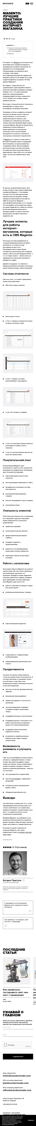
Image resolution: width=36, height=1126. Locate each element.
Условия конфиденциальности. (10, 1124)
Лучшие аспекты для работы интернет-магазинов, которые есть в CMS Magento (18, 49)
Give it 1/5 (4, 847)
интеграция (16, 779)
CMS (4, 999)
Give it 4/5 (9, 847)
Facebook (7, 1113)
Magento (17, 62)
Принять (31, 1120)
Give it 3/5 (7, 847)
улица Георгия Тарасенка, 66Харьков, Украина (13, 1100)
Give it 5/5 (11, 847)
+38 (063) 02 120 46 (10, 1104)
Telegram (13, 1114)
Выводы (11, 53)
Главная (5, 10)
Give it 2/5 (5, 847)
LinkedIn (6, 1114)
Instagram (16, 1113)
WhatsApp (21, 1114)
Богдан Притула (12, 880)
